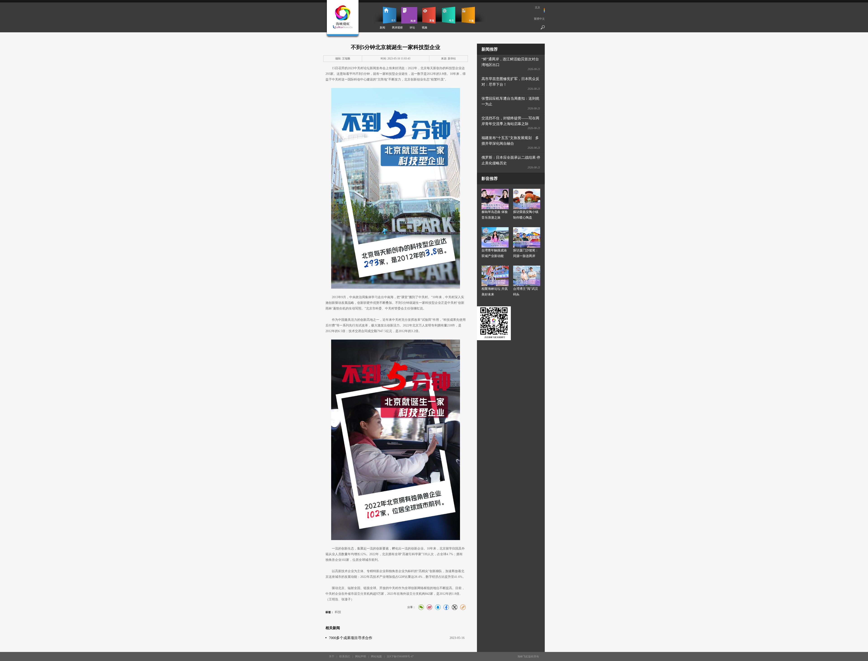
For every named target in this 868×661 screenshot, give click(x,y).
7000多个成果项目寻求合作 (350, 638)
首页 (390, 15)
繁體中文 (539, 18)
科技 (338, 612)
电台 (449, 15)
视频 (424, 27)
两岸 (409, 15)
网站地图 (376, 656)
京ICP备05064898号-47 (400, 656)
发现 (429, 15)
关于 (331, 656)
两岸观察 (397, 27)
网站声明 (360, 656)
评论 (412, 27)
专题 (468, 15)
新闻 (382, 27)
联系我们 (344, 656)
